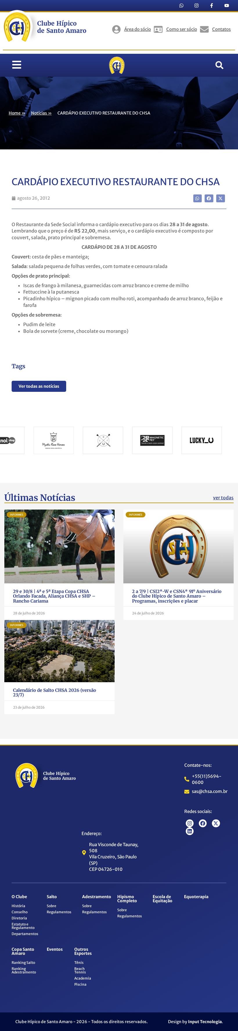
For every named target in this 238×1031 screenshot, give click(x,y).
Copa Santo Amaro (23, 951)
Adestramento (96, 896)
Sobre (51, 906)
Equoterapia (196, 896)
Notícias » (41, 113)
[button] (219, 65)
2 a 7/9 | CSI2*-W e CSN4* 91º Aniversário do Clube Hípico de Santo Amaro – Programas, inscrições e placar (176, 596)
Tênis (79, 962)
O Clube (19, 896)
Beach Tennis (80, 970)
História (18, 906)
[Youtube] (226, 5)
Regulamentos (59, 912)
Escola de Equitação (162, 898)
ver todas (223, 498)
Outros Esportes (83, 951)
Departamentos (25, 934)
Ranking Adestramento (24, 970)
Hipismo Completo (127, 898)
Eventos (55, 949)
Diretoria (19, 918)
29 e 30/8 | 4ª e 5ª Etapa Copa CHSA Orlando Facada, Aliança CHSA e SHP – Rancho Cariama (54, 596)
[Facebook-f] (211, 5)
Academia (82, 978)
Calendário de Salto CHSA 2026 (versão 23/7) (54, 692)
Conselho (20, 912)
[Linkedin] (190, 831)
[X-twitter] (216, 823)
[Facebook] (203, 823)
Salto (52, 896)
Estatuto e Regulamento (23, 926)
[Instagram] (196, 5)
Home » (17, 113)
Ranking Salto (23, 962)
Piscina (80, 984)
